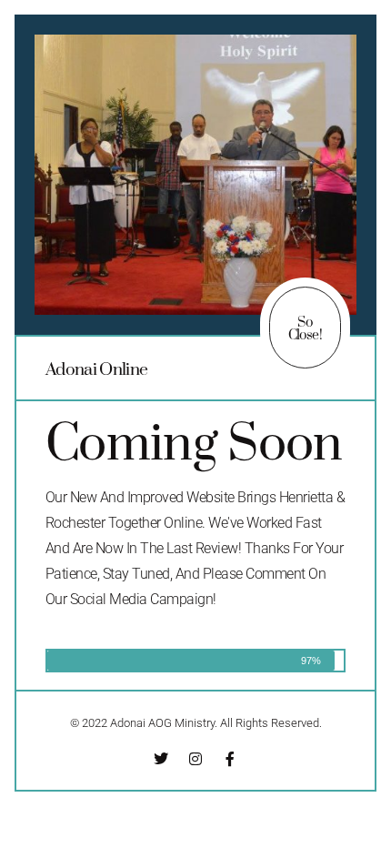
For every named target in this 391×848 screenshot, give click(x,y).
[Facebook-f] (230, 759)
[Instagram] (195, 759)
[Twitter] (161, 759)
